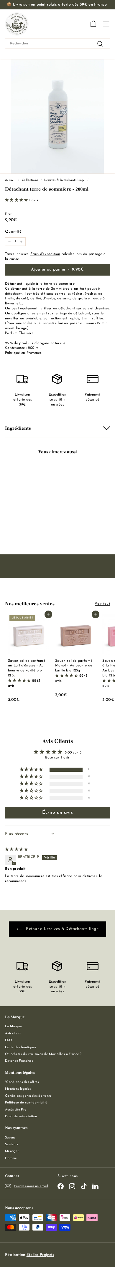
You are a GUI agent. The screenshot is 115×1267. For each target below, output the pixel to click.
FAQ (8, 1040)
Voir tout (102, 604)
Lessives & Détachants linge (64, 180)
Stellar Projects (40, 1255)
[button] (17, 200)
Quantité (13, 232)
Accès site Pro (15, 1109)
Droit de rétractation (21, 1116)
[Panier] (93, 24)
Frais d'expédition (45, 254)
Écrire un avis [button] (57, 812)
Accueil (10, 180)
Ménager (12, 1151)
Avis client (13, 1033)
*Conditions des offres (22, 1082)
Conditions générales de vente (28, 1096)
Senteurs (11, 1144)
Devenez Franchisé (19, 1061)
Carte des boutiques (20, 1047)
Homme (11, 1158)
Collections (30, 180)
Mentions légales (18, 1089)
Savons (10, 1137)
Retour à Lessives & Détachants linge (61, 929)
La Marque (13, 1026)
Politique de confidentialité (26, 1102)
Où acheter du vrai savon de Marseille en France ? (43, 1054)
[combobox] (57, 44)
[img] (16, 849)
